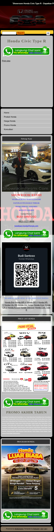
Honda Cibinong (37, 427)
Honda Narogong (21, 427)
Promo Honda (10, 125)
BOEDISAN (19, 529)
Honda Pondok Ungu (20, 419)
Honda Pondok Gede (36, 423)
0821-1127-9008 (26, 221)
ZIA (45, 529)
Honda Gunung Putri (26, 429)
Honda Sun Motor (11, 431)
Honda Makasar (36, 431)
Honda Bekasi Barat (30, 417)
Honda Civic (39, 305)
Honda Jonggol (11, 429)
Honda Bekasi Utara (40, 417)
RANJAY (36, 529)
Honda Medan (9, 433)
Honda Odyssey (28, 307)
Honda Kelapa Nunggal (37, 429)
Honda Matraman (20, 431)
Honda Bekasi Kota (12, 417)
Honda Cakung (18, 423)
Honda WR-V (20, 302)
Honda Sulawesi (44, 431)
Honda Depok (44, 423)
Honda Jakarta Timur (43, 419)
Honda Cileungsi (29, 427)
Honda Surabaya (16, 433)
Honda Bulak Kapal (11, 425)
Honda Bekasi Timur (21, 417)
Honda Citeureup (18, 429)
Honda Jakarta (34, 419)
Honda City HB (10, 305)
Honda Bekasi (5, 417)
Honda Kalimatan (28, 431)
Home (6, 113)
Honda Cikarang (36, 425)
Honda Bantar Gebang (12, 427)
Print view (6, 61)
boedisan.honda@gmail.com (26, 226)
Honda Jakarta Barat (22, 421)
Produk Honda (10, 117)
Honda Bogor (45, 429)
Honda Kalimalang (27, 423)
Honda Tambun (20, 425)
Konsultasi (8, 129)
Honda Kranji (28, 419)
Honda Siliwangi (44, 425)
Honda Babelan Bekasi (43, 421)
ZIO (42, 529)
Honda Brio (9, 302)
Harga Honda (9, 121)
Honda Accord (14, 307)
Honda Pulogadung (10, 423)
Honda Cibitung (27, 425)
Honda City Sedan (25, 305)
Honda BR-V (32, 302)
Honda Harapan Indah (10, 419)
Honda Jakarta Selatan (32, 421)
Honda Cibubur (44, 427)
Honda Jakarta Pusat (13, 421)
